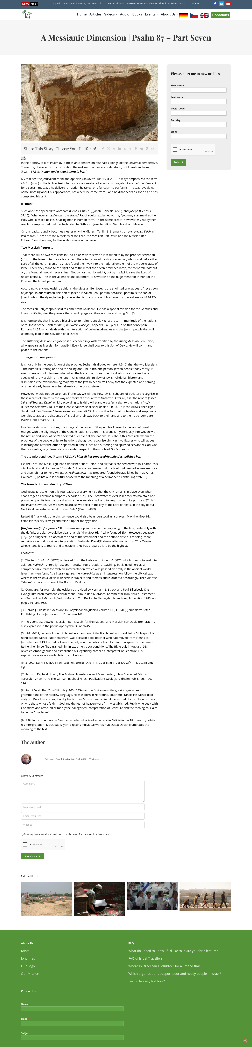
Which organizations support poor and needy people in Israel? (174, 973)
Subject (26, 1033)
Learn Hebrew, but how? (146, 981)
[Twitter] (221, 3)
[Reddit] (114, 149)
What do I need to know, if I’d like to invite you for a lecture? (173, 950)
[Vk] (141, 149)
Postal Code (177, 108)
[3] (134, 313)
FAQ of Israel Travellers (145, 958)
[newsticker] (30, 3)
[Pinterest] (136, 149)
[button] (23, 899)
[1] (109, 231)
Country (175, 120)
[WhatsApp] (124, 149)
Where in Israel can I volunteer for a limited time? (165, 966)
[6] (145, 477)
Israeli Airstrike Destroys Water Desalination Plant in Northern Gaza (127, 3)
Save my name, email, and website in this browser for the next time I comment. (67, 834)
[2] (94, 309)
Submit (178, 162)
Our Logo (28, 966)
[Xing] (147, 149)
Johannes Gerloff (54, 759)
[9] (101, 541)
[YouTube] (228, 3)
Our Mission (30, 973)
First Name (177, 85)
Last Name (177, 97)
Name (25, 1004)
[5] (34, 477)
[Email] (152, 149)
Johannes (28, 958)
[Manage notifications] (245, 1040)
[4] (69, 345)
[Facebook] (214, 3)
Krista (25, 950)
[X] (108, 149)
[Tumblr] (130, 149)
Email (174, 131)
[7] (148, 500)
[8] (31, 516)
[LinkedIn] (119, 149)
